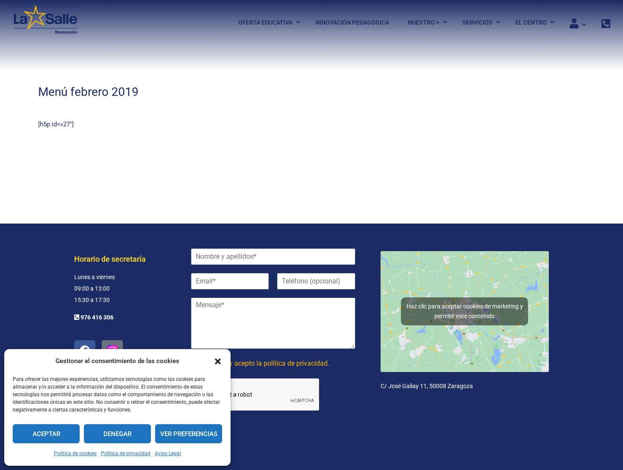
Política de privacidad (125, 453)
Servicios (477, 22)
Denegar (117, 434)
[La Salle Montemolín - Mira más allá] (45, 22)
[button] (218, 361)
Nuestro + (423, 22)
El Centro (531, 22)
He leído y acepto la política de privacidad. (266, 363)
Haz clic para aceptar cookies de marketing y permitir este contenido (464, 311)
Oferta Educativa (265, 22)
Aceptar (46, 434)
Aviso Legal (168, 453)
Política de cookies (75, 453)
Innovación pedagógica (352, 22)
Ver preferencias (188, 434)
